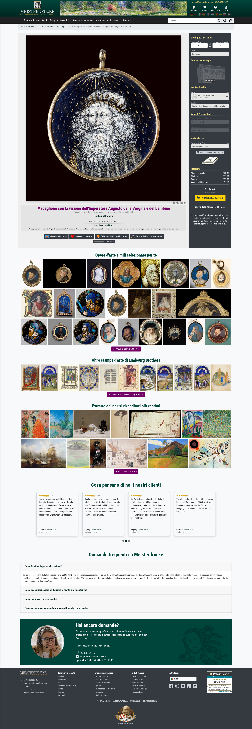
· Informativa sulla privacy (67, 686)
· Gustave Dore (137, 692)
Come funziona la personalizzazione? (43, 566)
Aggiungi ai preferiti (83, 236)
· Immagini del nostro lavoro (105, 689)
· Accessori (99, 692)
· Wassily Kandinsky (139, 686)
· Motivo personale (101, 676)
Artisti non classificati (46, 26)
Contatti (127, 20)
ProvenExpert (51, 530)
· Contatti (61, 676)
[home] (20, 20)
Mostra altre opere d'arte (126, 471)
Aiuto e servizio (114, 20)
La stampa (100, 20)
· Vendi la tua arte (101, 679)
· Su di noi (61, 695)
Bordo (193, 51)
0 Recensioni (109, 242)
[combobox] (210, 54)
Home (22, 26)
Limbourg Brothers (64, 26)
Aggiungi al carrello (211, 198)
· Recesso (61, 689)
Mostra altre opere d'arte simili (126, 349)
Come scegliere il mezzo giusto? (41, 599)
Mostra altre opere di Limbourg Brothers (126, 394)
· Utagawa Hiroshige (139, 689)
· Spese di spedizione (102, 682)
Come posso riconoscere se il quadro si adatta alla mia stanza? (56, 589)
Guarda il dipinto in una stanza (148, 236)
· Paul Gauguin (137, 682)
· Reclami (61, 692)
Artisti (44, 20)
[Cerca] (219, 20)
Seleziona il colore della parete (113, 236)
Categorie (53, 20)
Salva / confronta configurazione (211, 152)
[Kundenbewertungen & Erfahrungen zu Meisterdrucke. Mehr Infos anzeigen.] (219, 682)
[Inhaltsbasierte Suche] (225, 20)
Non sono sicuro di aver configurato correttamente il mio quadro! (56, 608)
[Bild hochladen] (231, 20)
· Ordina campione (101, 695)
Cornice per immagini (83, 20)
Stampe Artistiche (32, 20)
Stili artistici (65, 20)
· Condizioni (62, 679)
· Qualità (98, 686)
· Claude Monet (137, 679)
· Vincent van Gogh (139, 676)
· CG (59, 682)
